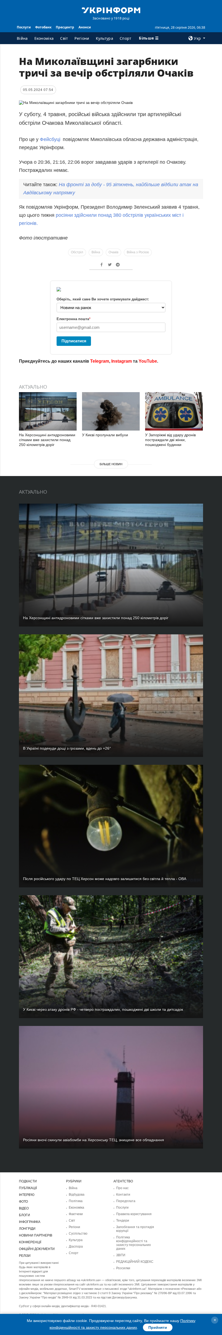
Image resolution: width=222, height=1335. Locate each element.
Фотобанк (43, 27)
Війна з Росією (138, 252)
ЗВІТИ (120, 1255)
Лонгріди (27, 1229)
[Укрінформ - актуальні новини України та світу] (111, 10)
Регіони (81, 38)
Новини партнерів (35, 1235)
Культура (104, 38)
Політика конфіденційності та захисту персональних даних (133, 1243)
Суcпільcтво (78, 1233)
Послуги (24, 27)
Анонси (85, 27)
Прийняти (157, 1327)
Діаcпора (76, 1246)
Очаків (113, 252)
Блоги (24, 1215)
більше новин (111, 464)
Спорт (126, 38)
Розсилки (123, 1268)
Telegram (99, 361)
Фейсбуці (50, 139)
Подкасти (28, 1181)
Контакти (123, 1194)
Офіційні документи (37, 1249)
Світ (64, 38)
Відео (24, 1208)
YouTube (148, 361)
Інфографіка (29, 1222)
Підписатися (73, 341)
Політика (76, 1201)
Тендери (122, 1220)
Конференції (30, 1242)
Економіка (44, 38)
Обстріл (77, 252)
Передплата (125, 1201)
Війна (22, 38)
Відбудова (76, 1194)
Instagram (121, 361)
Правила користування (134, 1214)
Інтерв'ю (26, 1195)
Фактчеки (76, 1214)
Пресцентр (65, 27)
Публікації (28, 1188)
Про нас (122, 1188)
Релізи (25, 1256)
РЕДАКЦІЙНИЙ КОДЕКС (135, 1262)
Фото (23, 1201)
